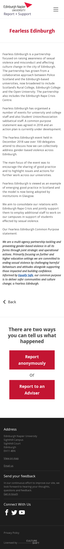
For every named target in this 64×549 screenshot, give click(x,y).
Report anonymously (32, 360)
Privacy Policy (11, 532)
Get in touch (11, 494)
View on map (11, 458)
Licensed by (11, 542)
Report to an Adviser (32, 390)
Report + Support (17, 13)
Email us (8, 465)
